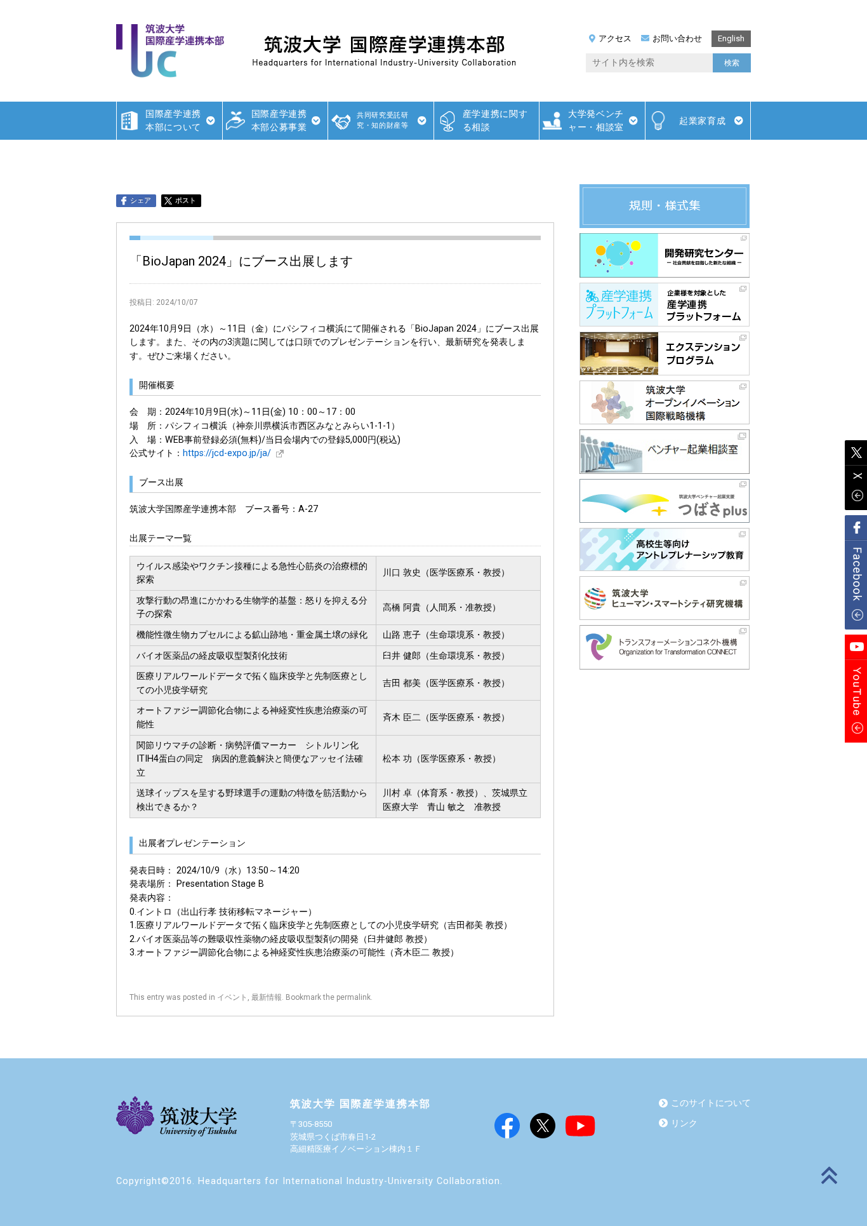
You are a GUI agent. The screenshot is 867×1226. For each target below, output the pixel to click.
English (731, 38)
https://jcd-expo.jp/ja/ (227, 453)
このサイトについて (711, 1103)
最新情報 (266, 997)
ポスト (185, 200)
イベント (232, 997)
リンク (684, 1123)
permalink (353, 997)
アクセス (615, 38)
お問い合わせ (677, 38)
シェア (140, 200)
